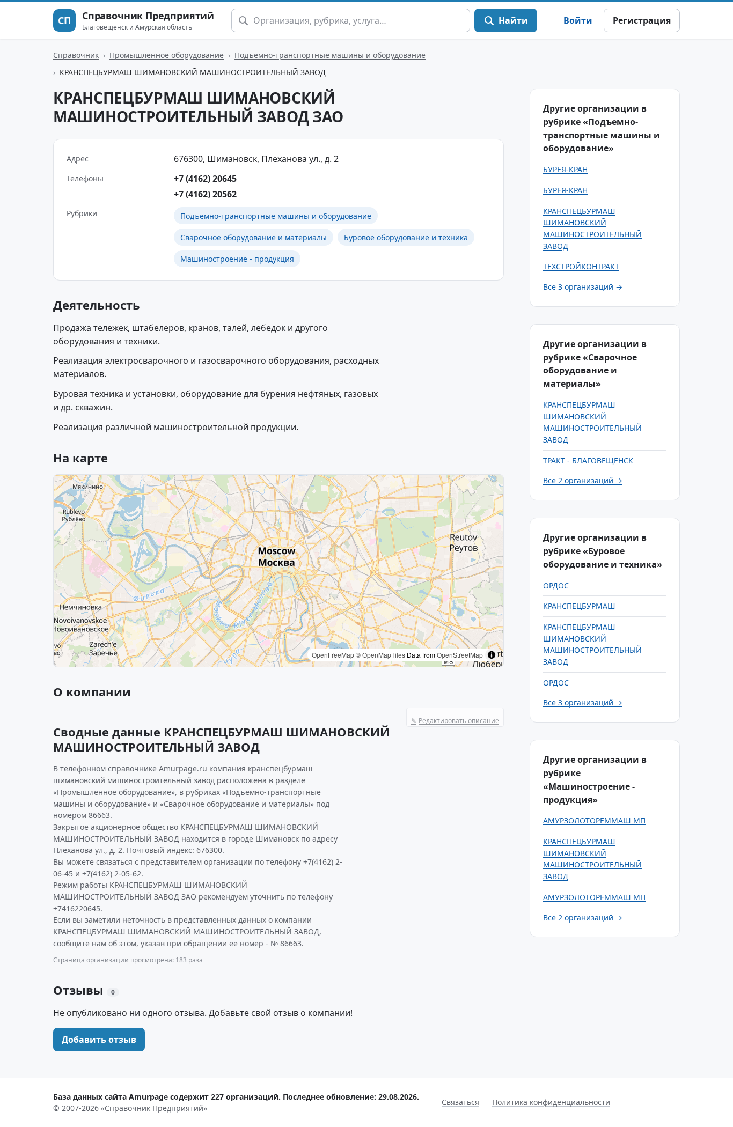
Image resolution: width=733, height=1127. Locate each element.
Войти (577, 20)
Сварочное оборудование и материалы (253, 237)
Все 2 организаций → (582, 480)
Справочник (76, 55)
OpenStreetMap (460, 654)
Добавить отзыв (99, 1039)
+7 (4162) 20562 (205, 194)
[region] (278, 571)
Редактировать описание (455, 720)
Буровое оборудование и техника (406, 237)
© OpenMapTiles (380, 654)
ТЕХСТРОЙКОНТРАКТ (581, 266)
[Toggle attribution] (491, 655)
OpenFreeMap (333, 654)
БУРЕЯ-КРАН (565, 169)
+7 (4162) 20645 (205, 179)
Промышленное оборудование (166, 55)
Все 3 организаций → (582, 287)
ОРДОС (556, 585)
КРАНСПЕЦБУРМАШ (579, 606)
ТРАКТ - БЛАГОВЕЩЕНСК (588, 460)
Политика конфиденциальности (551, 1102)
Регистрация (642, 20)
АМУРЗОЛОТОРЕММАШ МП (594, 820)
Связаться (460, 1102)
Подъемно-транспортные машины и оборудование (330, 55)
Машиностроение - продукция (237, 259)
